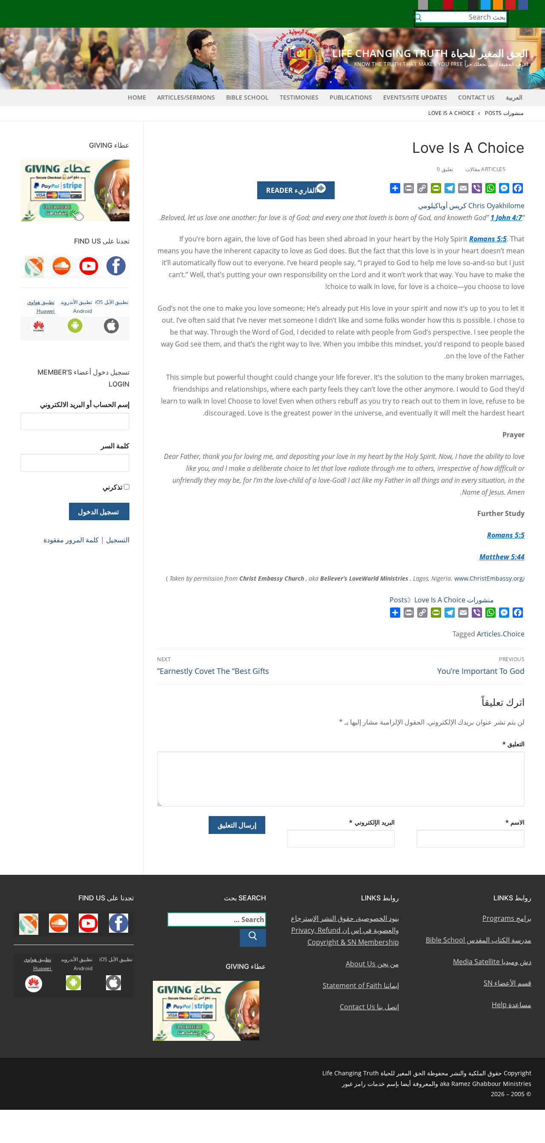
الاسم (515, 822)
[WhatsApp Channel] (460, 5)
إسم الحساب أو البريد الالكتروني (84, 404)
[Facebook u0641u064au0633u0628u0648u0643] (523, 5)
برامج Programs (506, 918)
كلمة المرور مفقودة (71, 539)
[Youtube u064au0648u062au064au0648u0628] (510, 5)
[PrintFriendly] (436, 188)
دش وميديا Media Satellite (492, 961)
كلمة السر (115, 445)
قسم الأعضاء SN (507, 983)
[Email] (463, 188)
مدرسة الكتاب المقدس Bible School (478, 940)
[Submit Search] (418, 19)
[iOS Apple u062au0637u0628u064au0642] (423, 5)
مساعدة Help (511, 1004)
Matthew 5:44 (502, 556)
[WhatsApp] (490, 188)
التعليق (513, 744)
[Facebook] (518, 188)
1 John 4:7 (506, 217)
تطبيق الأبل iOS (111, 302)
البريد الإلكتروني (372, 822)
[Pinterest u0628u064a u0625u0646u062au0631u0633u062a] (448, 5)
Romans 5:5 (488, 238)
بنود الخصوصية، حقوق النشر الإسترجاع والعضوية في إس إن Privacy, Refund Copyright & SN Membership (345, 930)
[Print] (409, 188)
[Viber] (477, 188)
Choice (514, 634)
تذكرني (112, 487)
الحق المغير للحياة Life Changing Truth (430, 53)
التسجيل (117, 539)
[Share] (395, 188)
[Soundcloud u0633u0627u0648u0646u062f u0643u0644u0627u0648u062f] (498, 5)
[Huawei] (410, 5)
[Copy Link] (422, 188)
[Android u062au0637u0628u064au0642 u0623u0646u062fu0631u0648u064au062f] (435, 5)
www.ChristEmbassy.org (488, 578)
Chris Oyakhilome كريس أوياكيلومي (471, 205)
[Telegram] (449, 188)
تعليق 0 (445, 169)
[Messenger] (504, 188)
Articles (489, 634)
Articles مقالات (486, 169)
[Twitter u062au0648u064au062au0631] (485, 5)
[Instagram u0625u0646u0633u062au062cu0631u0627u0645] (473, 5)
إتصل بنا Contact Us (369, 1006)
